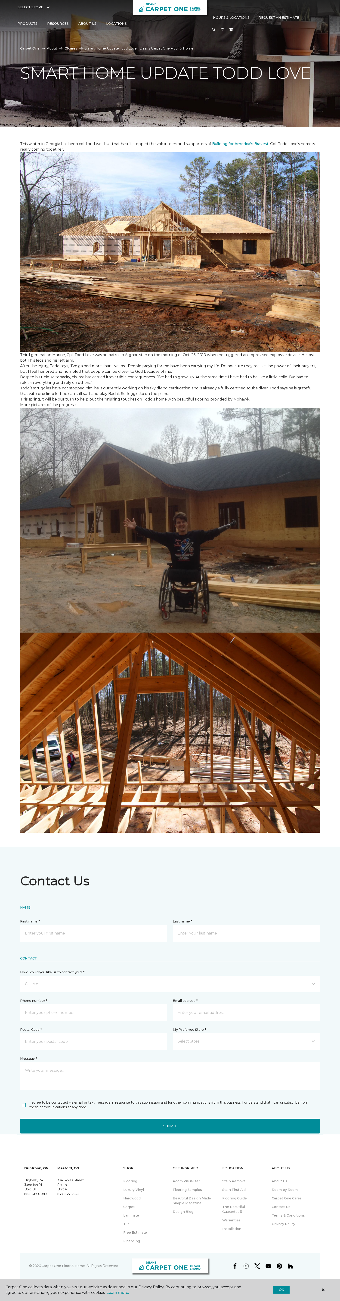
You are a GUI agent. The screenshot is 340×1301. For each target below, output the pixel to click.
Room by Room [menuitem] (285, 1190)
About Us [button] (87, 24)
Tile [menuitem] (126, 1224)
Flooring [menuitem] (130, 1181)
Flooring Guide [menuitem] (234, 1198)
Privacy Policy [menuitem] (283, 1224)
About (52, 48)
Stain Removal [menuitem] (234, 1181)
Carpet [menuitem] (129, 1207)
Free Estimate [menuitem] (135, 1232)
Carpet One (30, 48)
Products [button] (27, 24)
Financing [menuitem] (131, 1241)
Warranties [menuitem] (231, 1220)
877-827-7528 (68, 1194)
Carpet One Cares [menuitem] (287, 1198)
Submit (170, 1126)
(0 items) (231, 29)
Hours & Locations (231, 18)
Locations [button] (116, 24)
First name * (30, 921)
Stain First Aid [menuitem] (234, 1190)
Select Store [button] (30, 7)
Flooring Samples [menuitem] (187, 1190)
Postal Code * (31, 1029)
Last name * (182, 921)
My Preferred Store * (189, 1029)
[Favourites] (222, 30)
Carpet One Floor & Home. (64, 1266)
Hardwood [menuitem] (132, 1198)
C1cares (71, 48)
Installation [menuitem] (231, 1229)
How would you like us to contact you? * (52, 972)
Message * (28, 1058)
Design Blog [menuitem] (183, 1212)
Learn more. (117, 1292)
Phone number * (33, 1000)
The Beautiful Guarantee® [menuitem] (233, 1209)
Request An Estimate (279, 18)
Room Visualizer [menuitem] (186, 1181)
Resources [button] (58, 24)
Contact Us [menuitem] (281, 1207)
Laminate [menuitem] (131, 1215)
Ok (281, 1290)
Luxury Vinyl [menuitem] (133, 1190)
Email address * (185, 1000)
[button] (213, 30)
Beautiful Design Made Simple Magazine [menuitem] (192, 1200)
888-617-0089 (35, 1194)
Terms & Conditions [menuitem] (288, 1215)
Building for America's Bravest (240, 144)
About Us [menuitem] (279, 1181)
